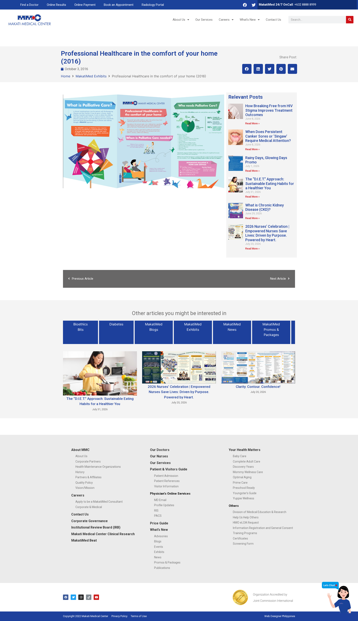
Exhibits (159, 552)
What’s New (248, 20)
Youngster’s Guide (244, 493)
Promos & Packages (167, 562)
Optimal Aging (242, 477)
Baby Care (239, 456)
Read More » (252, 123)
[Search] (349, 19)
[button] (247, 69)
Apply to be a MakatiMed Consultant (99, 501)
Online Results (56, 5)
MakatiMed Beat (84, 540)
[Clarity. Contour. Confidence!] (258, 367)
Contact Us (273, 20)
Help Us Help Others (246, 517)
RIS (156, 510)
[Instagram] (81, 597)
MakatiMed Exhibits (91, 76)
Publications (162, 567)
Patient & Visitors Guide (168, 469)
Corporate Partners (88, 461)
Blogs (157, 541)
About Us (179, 20)
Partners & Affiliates (88, 477)
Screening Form (243, 543)
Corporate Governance (89, 521)
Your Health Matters (244, 450)
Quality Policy (84, 482)
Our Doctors (159, 450)
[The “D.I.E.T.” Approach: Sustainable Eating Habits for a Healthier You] (100, 373)
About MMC (80, 450)
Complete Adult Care (246, 461)
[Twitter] (254, 5)
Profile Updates (164, 505)
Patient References (167, 481)
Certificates (240, 538)
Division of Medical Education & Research (259, 512)
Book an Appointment (118, 5)
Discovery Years (243, 466)
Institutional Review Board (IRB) (95, 527)
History (80, 472)
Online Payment (85, 5)
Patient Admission (166, 475)
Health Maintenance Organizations (98, 466)
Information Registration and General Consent (263, 528)
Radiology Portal (153, 5)
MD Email (160, 500)
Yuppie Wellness (243, 498)
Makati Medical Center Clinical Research (103, 534)
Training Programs (245, 533)
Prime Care (240, 482)
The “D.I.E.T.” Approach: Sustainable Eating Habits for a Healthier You (269, 183)
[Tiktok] (88, 597)
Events (158, 546)
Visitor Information (166, 486)
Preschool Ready (244, 487)
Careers (224, 20)
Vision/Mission (84, 487)
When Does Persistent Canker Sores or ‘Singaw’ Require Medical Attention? (268, 136)
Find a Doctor (29, 5)
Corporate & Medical (88, 507)
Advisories (161, 536)
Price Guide (159, 523)
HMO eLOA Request (246, 522)
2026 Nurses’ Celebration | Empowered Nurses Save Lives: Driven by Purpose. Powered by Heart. (267, 233)
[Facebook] (245, 5)
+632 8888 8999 (305, 4)
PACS (158, 515)
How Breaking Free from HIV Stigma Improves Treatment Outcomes (269, 110)
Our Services (204, 20)
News (157, 557)
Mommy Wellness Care (248, 472)
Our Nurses (159, 456)
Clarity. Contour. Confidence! (258, 387)
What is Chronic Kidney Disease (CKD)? (264, 207)
